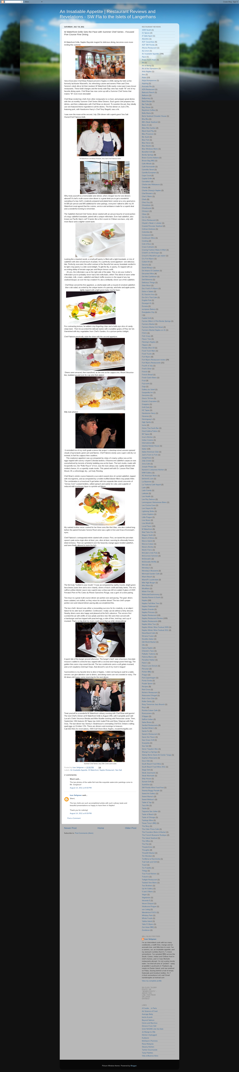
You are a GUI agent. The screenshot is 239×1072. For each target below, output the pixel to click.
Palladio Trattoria (148, 654)
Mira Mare (146, 585)
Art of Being (146, 66)
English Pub (146, 300)
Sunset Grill (146, 782)
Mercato (145, 565)
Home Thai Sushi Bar (150, 428)
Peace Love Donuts (149, 666)
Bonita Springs (147, 155)
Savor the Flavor (148, 737)
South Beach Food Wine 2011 (153, 767)
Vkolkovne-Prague (149, 906)
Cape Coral (146, 175)
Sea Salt (118, 770)
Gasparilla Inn (147, 392)
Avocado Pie (147, 86)
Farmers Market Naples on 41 (154, 330)
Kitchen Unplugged (149, 1035)
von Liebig (146, 909)
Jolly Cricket (146, 461)
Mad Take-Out (147, 532)
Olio (143, 645)
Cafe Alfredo (147, 164)
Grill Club (145, 407)
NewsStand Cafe (148, 633)
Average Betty (147, 1014)
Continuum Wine (148, 238)
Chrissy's (145, 211)
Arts (143, 74)
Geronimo (146, 395)
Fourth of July (147, 366)
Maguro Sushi (147, 535)
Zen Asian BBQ (148, 927)
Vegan (144, 895)
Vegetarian (146, 897)
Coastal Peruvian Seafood (152, 226)
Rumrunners (147, 713)
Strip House (146, 779)
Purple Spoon (147, 684)
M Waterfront (93, 770)
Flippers (145, 345)
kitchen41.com (147, 479)
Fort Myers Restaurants (151, 363)
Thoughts (145, 850)
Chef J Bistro (147, 196)
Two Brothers (147, 886)
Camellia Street (148, 170)
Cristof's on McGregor (150, 253)
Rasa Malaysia (147, 1044)
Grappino (145, 404)
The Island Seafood (149, 838)
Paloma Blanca (148, 657)
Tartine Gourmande (149, 1050)
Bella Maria (146, 113)
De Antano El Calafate (150, 271)
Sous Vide (146, 761)
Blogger (134, 1066)
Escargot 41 (146, 303)
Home (101, 828)
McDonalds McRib (149, 562)
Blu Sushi (145, 137)
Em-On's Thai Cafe (149, 297)
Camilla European (149, 173)
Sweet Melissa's (148, 799)
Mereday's (146, 568)
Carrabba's (146, 181)
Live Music (146, 520)
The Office (146, 841)
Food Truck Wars (148, 351)
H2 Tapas (145, 410)
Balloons (145, 95)
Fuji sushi (145, 384)
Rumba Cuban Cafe (150, 710)
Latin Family (146, 490)
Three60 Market (148, 853)
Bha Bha (145, 119)
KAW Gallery (147, 473)
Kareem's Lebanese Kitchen (153, 470)
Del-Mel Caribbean (149, 277)
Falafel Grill (146, 318)
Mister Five (146, 591)
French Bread (147, 375)
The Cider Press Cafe (150, 829)
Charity (145, 187)
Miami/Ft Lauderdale (150, 580)
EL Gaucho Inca (148, 294)
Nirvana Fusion (148, 636)
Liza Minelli (146, 523)
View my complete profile (152, 981)
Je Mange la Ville (148, 1032)
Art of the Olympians (150, 69)
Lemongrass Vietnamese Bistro (154, 502)
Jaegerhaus (146, 458)
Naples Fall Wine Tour (150, 603)
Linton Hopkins (148, 514)
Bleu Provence (147, 134)
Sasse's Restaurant (149, 734)
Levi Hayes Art (147, 508)
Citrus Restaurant (149, 220)
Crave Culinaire (148, 247)
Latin (144, 488)
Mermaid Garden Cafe (151, 574)
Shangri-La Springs (149, 752)
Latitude (145, 493)
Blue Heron (146, 143)
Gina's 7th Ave (147, 398)
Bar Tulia (145, 104)
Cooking (145, 241)
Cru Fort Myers (148, 259)
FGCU (144, 333)
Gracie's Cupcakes (149, 401)
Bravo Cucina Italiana (150, 158)
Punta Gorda (147, 681)
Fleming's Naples (148, 342)
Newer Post (70, 828)
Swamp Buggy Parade (150, 790)
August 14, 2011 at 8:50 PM (81, 788)
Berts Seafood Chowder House (154, 116)
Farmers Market (148, 324)
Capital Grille (147, 178)
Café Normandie (148, 167)
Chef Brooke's (147, 193)
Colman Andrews (148, 229)
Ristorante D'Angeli (149, 695)
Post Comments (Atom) (84, 833)
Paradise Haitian (148, 660)
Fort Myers (146, 357)
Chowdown (146, 205)
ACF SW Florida (148, 45)
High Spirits (146, 422)
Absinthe (145, 39)
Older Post (130, 828)
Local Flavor (147, 526)
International (147, 443)
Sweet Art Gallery (148, 793)
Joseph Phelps (147, 467)
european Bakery (148, 309)
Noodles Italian (148, 639)
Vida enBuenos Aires (150, 1056)
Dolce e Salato (147, 291)
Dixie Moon (146, 285)
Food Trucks (147, 354)
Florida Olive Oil (148, 348)
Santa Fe (145, 731)
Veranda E (146, 900)
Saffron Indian (147, 719)
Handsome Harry (148, 413)
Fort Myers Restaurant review (153, 360)
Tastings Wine (147, 820)
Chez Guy (146, 202)
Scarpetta (145, 743)
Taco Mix (145, 805)
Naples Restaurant (107, 770)
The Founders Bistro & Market (154, 832)
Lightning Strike (148, 511)
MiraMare (145, 588)
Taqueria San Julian (150, 811)
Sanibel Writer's (148, 728)
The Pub (145, 844)
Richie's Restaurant (149, 692)
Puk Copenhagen (149, 678)
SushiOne (146, 785)
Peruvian (145, 669)
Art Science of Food (149, 1011)
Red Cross (146, 689)
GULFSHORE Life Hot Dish (152, 1029)
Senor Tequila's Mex (150, 749)
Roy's (144, 707)
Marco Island (147, 541)
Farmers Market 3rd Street (152, 327)
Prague (145, 675)
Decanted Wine (148, 274)
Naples (144, 600)
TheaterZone (147, 847)
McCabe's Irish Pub (149, 553)
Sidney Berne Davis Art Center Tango (156, 755)
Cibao (144, 214)
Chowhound (146, 208)
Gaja (144, 386)
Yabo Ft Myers (147, 924)
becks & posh (147, 1017)
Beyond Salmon (148, 1020)
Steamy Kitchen (148, 1047)
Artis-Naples (146, 71)
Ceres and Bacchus (149, 1023)
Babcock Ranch (148, 92)
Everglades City (148, 312)
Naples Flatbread (148, 606)
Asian (144, 77)
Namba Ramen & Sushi (151, 597)
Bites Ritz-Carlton (149, 128)
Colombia (145, 232)
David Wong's (147, 268)
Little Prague (147, 517)
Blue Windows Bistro (150, 149)
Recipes (145, 686)
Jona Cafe (146, 464)
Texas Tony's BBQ (149, 823)
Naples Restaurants (149, 621)
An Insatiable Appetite (78, 770)
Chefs (144, 199)
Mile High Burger (148, 583)
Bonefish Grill (147, 152)
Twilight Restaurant (149, 880)
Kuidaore (145, 1038)
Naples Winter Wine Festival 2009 (155, 627)
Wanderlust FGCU (149, 912)
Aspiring (145, 83)
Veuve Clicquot (148, 903)
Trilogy (144, 871)
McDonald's (146, 559)
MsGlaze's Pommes (150, 1041)
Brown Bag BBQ (148, 161)
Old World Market (149, 642)
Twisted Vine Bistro (149, 883)
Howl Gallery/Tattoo (149, 431)
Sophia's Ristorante (149, 758)
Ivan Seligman (76, 795)
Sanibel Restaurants (150, 725)
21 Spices (146, 33)
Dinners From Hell (149, 1026)
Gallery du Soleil (148, 389)
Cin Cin (145, 217)
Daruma (145, 265)
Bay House (146, 107)
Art (143, 63)
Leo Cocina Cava (148, 505)
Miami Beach (147, 577)
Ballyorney (146, 98)
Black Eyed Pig (148, 131)
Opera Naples (147, 648)
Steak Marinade (148, 776)
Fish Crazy (146, 336)
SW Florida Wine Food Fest (153, 788)
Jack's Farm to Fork (150, 455)
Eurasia (145, 306)
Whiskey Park (147, 915)
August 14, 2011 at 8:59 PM (81, 813)
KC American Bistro (149, 476)
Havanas (145, 416)
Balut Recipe (147, 101)
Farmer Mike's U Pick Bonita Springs (156, 321)
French (145, 372)
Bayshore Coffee (148, 110)
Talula (144, 808)
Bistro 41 (145, 125)
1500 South (146, 30)
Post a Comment (74, 818)
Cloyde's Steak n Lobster (152, 223)
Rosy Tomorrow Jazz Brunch (153, 704)
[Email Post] (99, 767)
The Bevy (145, 826)
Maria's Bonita (147, 547)
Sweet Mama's (147, 796)
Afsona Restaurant (149, 48)
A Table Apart (147, 36)
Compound (146, 235)
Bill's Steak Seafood (149, 122)
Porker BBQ (146, 672)
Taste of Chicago (148, 817)
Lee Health (146, 496)
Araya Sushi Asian (149, 60)
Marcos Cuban (147, 544)
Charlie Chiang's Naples (151, 190)
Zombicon (146, 930)
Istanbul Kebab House (150, 446)
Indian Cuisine (147, 440)
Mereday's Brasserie (150, 571)
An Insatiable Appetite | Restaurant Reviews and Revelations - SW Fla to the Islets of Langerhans (108, 14)
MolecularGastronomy (150, 594)
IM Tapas (145, 434)
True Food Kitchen (149, 874)
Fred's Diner (147, 369)
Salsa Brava (146, 722)
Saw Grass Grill (148, 740)
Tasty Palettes (147, 1053)
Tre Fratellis (146, 868)
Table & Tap (146, 802)
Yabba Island (147, 921)
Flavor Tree (146, 339)
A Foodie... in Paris (149, 1008)
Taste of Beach (148, 814)
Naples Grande (148, 609)
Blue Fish (145, 140)
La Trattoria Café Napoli (151, 485)
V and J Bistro (147, 892)
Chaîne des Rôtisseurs (151, 184)
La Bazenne (146, 482)
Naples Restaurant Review (152, 618)
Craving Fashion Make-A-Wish (154, 250)
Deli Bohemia (147, 280)
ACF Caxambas (148, 42)
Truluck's (145, 877)
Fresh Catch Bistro (149, 378)
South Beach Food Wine (151, 764)
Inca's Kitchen (147, 437)
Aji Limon (145, 51)
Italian (144, 449)
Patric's (145, 663)
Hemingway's (147, 419)
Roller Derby (147, 701)
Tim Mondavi (147, 856)
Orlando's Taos (148, 651)
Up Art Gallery (147, 889)
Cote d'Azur (146, 244)
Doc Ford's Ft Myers (150, 288)
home (144, 425)
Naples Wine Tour (149, 624)
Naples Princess (148, 612)
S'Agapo (145, 716)
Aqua (144, 57)
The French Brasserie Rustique (154, 835)
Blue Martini (146, 146)
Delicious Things (148, 282)
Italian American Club (150, 452)
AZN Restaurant (148, 89)
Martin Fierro (147, 550)
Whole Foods (147, 918)
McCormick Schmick (150, 556)
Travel (144, 865)
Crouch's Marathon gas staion (154, 256)
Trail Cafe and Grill (149, 862)
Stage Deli (146, 770)
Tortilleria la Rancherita (151, 859)
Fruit (144, 381)
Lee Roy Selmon (148, 499)
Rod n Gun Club (148, 698)
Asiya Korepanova (149, 80)
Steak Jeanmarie (148, 773)
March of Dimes (148, 538)
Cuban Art (146, 262)
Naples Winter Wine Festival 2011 (155, 630)
